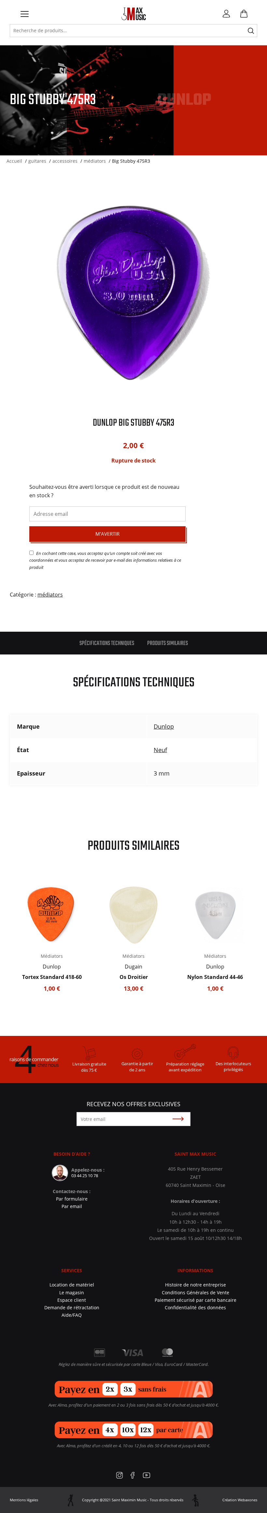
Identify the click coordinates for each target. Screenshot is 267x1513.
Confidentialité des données (195, 1307)
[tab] (107, 643)
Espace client (71, 1300)
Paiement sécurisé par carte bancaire (195, 1300)
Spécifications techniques (106, 643)
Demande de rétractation (71, 1307)
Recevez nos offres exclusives (133, 1104)
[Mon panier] (240, 15)
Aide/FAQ (72, 1315)
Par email (72, 1206)
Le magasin (71, 1292)
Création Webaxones (239, 1499)
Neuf (160, 750)
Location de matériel (71, 1285)
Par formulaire (72, 1199)
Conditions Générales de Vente (195, 1292)
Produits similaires (167, 643)
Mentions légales (24, 1499)
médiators (50, 594)
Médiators (52, 956)
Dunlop (164, 726)
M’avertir (107, 533)
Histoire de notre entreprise (195, 1285)
